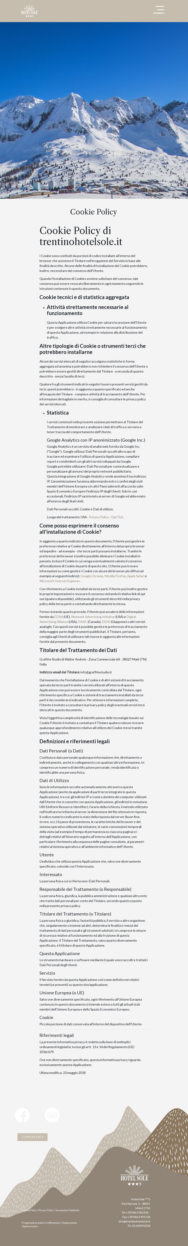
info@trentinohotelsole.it (134, 1221)
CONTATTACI (32, 1137)
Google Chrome (92, 576)
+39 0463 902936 (137, 1212)
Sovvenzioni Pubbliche (67, 1210)
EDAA (58, 617)
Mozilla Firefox (115, 576)
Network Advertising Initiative (93, 617)
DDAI (106, 622)
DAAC (82, 622)
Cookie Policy (29, 1210)
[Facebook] (26, 1119)
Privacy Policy (99, 517)
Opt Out (117, 517)
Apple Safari (135, 576)
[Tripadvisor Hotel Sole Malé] (55, 1119)
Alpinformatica (30, 1226)
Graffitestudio (52, 1222)
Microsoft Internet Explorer (59, 581)
